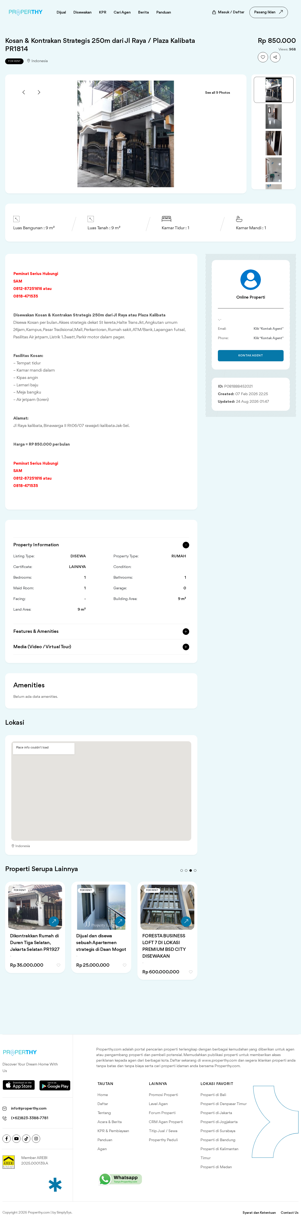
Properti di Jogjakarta (219, 1122)
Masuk (231, 12)
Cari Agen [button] (122, 12)
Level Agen (158, 1104)
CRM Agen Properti (166, 1122)
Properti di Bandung (217, 1140)
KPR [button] (102, 12)
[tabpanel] (35, 936)
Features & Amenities (36, 631)
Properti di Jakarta (216, 1113)
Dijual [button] (61, 12)
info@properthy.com (28, 1109)
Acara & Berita (109, 1122)
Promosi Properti (163, 1095)
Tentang (104, 1113)
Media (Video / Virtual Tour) (42, 647)
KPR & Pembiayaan (113, 1131)
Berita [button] (143, 12)
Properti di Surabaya (217, 1131)
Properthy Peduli (163, 1140)
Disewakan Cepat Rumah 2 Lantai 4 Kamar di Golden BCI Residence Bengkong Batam (164, 950)
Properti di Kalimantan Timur (219, 1153)
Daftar (102, 1104)
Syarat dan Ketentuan (259, 1213)
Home (102, 1095)
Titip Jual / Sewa (163, 1131)
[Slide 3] (274, 143)
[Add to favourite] (263, 57)
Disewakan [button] (82, 12)
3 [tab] (190, 870)
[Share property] (275, 57)
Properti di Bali (213, 1095)
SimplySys (64, 1212)
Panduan (104, 1140)
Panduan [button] (163, 12)
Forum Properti (162, 1113)
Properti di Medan (216, 1167)
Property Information (36, 545)
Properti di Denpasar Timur (223, 1104)
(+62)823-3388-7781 (29, 1118)
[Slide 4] (274, 169)
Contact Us (290, 1213)
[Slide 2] (274, 116)
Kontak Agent (250, 355)
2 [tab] (186, 870)
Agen (102, 1149)
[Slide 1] (274, 90)
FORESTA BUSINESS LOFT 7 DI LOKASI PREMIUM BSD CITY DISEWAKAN (31, 946)
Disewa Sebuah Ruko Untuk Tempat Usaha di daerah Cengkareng (100, 943)
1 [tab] (181, 870)
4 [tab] (195, 870)
